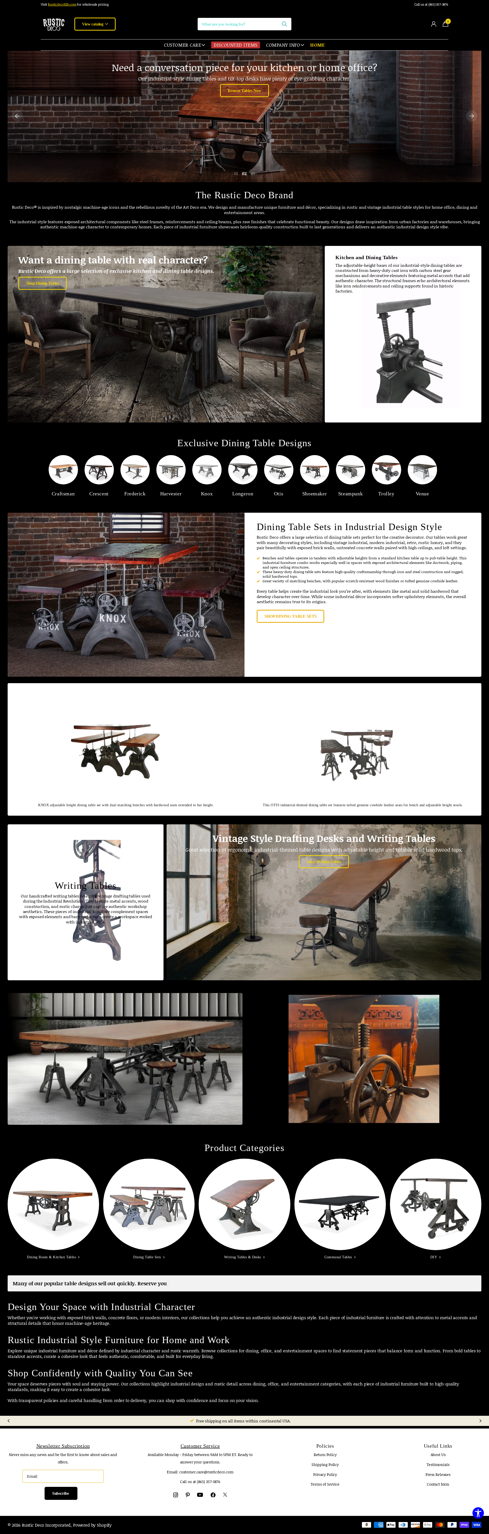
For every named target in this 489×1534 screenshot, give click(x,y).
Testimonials (438, 1464)
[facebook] (213, 1494)
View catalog (93, 24)
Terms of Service (325, 1484)
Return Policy (325, 1454)
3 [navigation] (254, 173)
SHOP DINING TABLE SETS (290, 616)
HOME (317, 45)
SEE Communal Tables (125, 1070)
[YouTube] (200, 1495)
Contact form (438, 1484)
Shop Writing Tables (323, 861)
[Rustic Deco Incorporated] (53, 24)
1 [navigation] (237, 173)
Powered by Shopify (92, 1525)
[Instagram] (175, 1494)
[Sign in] (433, 24)
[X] (225, 1495)
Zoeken (284, 24)
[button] (17, 116)
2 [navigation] (245, 173)
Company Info (283, 45)
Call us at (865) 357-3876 (431, 4)
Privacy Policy (325, 1474)
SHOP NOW (244, 77)
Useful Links (438, 1446)
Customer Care (182, 45)
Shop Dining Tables (42, 283)
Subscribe (61, 1493)
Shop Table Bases (364, 1073)
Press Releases (438, 1474)
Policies (325, 1446)
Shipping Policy (325, 1464)
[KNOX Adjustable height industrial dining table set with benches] (244, 115)
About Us (438, 1454)
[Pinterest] (188, 1494)
